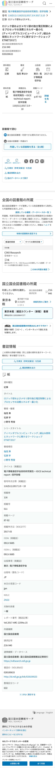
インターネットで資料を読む (14, 730)
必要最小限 (14, 763)
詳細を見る (46, 98)
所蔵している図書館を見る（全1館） (27, 146)
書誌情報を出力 (13, 172)
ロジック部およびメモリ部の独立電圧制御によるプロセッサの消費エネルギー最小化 (27, 400)
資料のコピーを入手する (12, 734)
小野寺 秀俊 (9, 459)
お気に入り (8, 163)
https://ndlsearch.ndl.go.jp (17, 660)
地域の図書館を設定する (27, 233)
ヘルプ (46, 225)
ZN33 (6, 599)
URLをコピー (17, 163)
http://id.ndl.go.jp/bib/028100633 (20, 676)
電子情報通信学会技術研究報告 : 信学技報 (28, 11)
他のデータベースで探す (17, 178)
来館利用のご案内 (40, 301)
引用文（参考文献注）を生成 (19, 168)
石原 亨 (7, 455)
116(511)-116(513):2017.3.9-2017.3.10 (26, 15)
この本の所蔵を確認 (38, 269)
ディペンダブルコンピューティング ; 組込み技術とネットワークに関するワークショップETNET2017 (27, 436)
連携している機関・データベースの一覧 (32, 212)
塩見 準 (7, 451)
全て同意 (41, 763)
